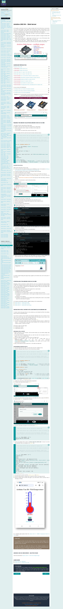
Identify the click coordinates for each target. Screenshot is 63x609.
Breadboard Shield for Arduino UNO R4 (24, 79)
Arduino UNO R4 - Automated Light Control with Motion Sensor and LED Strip (6, 93)
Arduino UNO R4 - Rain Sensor (5, 192)
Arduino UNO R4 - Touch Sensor (6, 172)
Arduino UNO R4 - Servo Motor (5, 57)
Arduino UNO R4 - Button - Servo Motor (6, 40)
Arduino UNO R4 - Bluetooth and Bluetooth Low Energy (6, 281)
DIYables (42, 96)
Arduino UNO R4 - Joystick (5, 106)
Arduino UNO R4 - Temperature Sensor (6, 150)
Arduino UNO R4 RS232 (4, 234)
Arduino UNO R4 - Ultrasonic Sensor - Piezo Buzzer (5, 76)
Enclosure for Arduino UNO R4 (23, 81)
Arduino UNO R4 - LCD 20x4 (5, 116)
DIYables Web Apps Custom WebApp (5, 276)
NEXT (46, 573)
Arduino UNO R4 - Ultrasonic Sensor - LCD (5, 80)
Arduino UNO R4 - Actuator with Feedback (6, 104)
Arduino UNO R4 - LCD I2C (5, 115)
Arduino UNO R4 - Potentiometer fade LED (6, 44)
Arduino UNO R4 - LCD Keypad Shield (5, 118)
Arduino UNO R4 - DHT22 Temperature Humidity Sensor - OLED (6, 168)
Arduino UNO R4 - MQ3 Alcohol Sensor (5, 219)
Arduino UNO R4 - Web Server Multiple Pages (31, 555)
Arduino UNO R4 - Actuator (5, 102)
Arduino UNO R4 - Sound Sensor (6, 199)
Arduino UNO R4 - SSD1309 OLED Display (6, 123)
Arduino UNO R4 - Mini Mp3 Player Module (6, 232)
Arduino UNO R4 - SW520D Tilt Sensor (5, 202)
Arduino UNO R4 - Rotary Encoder (6, 48)
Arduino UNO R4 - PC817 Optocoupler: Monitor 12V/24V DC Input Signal (6, 214)
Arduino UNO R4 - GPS (4, 224)
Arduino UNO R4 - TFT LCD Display (6, 124)
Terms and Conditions (28, 604)
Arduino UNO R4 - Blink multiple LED (6, 22)
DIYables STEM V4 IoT (20, 68)
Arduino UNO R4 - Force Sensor (6, 207)
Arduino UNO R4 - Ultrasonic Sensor (5, 69)
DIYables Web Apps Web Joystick (6, 264)
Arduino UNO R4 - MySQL (5, 251)
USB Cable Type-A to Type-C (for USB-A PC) (23, 72)
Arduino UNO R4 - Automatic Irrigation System (5, 113)
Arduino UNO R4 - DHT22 (5, 157)
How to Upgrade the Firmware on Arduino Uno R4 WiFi (6, 16)
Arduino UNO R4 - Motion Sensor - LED (6, 87)
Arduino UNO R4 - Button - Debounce (5, 32)
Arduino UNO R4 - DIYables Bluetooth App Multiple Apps (5, 294)
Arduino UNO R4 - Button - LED (5, 38)
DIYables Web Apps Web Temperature (4, 274)
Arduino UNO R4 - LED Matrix (5, 141)
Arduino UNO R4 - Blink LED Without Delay (5, 20)
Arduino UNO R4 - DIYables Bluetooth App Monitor (5, 292)
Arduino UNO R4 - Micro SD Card (6, 228)
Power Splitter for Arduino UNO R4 (23, 82)
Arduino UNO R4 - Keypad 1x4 (5, 143)
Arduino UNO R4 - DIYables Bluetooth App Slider (5, 303)
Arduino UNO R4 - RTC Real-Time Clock (6, 185)
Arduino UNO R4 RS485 (4, 235)
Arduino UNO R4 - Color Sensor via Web (6, 197)
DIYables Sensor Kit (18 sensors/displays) (22, 92)
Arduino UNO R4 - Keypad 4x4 (5, 146)
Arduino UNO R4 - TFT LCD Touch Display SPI (6, 131)
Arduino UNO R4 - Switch (5, 34)
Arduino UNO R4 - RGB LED (5, 24)
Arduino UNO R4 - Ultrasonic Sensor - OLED (5, 82)
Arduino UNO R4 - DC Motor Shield (6, 55)
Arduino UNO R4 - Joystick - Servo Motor (5, 108)
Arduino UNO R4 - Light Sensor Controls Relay (5, 64)
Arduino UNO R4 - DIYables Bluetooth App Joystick (5, 290)
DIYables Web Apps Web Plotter (5, 267)
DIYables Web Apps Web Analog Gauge (6, 261)
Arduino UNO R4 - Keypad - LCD (6, 147)
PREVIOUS (17, 573)
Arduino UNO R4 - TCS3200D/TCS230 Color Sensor (6, 195)
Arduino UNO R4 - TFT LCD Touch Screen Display (6, 126)
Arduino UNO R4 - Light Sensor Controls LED (5, 62)
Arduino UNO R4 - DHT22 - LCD (5, 170)
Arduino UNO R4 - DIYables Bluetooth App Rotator (5, 298)
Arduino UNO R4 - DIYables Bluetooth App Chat (5, 285)
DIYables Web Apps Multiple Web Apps (6, 259)
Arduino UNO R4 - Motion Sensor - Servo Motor (6, 91)
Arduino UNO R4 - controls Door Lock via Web (23, 305)
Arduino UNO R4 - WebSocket (5, 246)
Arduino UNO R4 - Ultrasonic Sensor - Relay (5, 74)
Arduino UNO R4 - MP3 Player (5, 230)
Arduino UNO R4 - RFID (4, 182)
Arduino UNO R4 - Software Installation (5, 12)
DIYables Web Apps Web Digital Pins (6, 263)
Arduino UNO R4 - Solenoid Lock (6, 178)
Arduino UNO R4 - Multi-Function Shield (6, 138)
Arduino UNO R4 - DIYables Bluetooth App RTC (5, 301)
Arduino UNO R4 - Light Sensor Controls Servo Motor (5, 66)
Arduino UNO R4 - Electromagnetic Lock (4, 180)
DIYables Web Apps (4, 255)
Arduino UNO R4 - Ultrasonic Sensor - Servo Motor (5, 78)
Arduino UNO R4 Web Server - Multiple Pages (56, 21)
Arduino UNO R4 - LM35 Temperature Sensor (4, 159)
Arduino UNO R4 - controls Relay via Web (22, 303)
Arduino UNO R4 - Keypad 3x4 (5, 145)
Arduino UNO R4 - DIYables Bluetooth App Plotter (5, 296)
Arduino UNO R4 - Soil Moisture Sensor (6, 111)
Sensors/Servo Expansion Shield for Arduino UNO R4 (27, 77)
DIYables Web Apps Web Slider (5, 270)
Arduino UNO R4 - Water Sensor (6, 187)
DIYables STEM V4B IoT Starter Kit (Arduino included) (24, 90)
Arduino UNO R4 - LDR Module (5, 60)
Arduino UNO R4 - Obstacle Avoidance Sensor (5, 222)
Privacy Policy (36, 604)
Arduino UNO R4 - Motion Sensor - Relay (6, 89)
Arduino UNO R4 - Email (4, 253)
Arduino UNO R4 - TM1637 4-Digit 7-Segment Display (6, 136)
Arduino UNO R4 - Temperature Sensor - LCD (6, 152)
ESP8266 (14, 8)
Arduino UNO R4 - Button (5, 30)
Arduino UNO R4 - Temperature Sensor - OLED (6, 154)
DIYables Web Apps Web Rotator (6, 268)
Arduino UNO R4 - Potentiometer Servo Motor (6, 46)
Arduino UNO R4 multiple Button (6, 33)
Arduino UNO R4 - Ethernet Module (6, 243)
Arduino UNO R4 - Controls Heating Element (5, 100)
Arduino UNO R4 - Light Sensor (5, 59)
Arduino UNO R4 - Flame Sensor (6, 209)
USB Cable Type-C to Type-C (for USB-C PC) (23, 73)
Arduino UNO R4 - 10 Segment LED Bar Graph (6, 28)
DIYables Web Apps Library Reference (5, 278)
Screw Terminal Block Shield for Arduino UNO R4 (26, 75)
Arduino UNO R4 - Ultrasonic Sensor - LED (5, 72)
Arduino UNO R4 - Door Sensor (5, 174)
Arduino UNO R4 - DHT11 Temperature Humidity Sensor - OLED (6, 163)
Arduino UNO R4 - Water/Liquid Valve (6, 189)
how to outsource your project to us (40, 567)
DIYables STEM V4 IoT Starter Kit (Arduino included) (24, 88)
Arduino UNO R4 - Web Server (5, 245)
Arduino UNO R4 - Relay (4, 96)
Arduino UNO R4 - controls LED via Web (22, 302)
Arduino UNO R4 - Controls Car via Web (6, 248)
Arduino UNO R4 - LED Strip (5, 226)
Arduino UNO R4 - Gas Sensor (5, 217)
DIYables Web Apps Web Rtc (5, 269)
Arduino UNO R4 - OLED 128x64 (5, 120)
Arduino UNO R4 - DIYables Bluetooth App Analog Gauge (5, 283)
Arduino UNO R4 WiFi (18, 66)
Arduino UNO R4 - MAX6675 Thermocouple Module (5, 161)
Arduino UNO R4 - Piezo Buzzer (5, 50)
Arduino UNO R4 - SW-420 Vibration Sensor (5, 205)
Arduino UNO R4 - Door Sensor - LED (6, 176)
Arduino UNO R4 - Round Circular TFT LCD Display (6, 129)
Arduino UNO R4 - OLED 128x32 (5, 121)
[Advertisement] (31, 585)
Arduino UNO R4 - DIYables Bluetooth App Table (5, 305)
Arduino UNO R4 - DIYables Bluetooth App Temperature (5, 307)
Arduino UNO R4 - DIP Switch (5, 37)
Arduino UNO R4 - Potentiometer (6, 42)
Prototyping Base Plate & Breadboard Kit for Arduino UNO (28, 84)
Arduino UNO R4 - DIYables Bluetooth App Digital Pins (5, 287)
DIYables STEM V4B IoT (21, 70)
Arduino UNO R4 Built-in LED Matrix (6, 140)
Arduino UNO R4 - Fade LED (5, 23)
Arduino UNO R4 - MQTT (4, 250)
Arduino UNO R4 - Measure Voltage (5, 212)
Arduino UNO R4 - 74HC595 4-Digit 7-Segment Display (5, 134)
